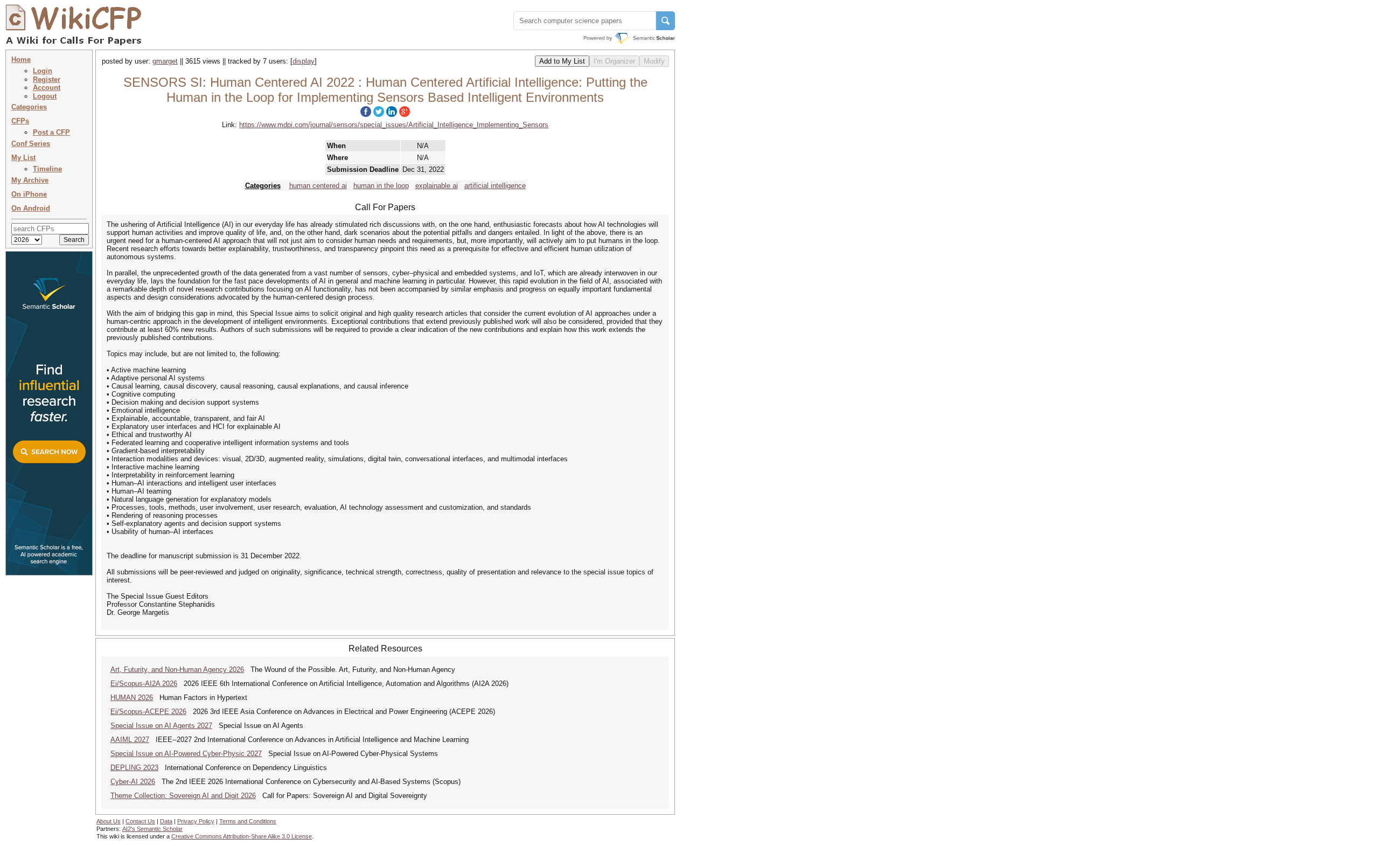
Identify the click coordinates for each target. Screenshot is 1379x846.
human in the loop (381, 186)
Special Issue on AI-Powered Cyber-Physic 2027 (186, 754)
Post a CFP (51, 132)
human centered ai (318, 186)
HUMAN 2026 (131, 698)
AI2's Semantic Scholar (152, 829)
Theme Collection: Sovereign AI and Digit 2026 (183, 796)
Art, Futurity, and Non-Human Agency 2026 (177, 669)
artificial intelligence (495, 186)
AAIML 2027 (129, 740)
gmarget (165, 61)
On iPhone (29, 194)
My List (23, 158)
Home (21, 60)
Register (46, 79)
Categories (29, 107)
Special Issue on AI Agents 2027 (161, 726)
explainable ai (436, 186)
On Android (30, 208)
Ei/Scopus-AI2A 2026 (143, 683)
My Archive (29, 180)
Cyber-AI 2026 (132, 782)
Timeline (47, 169)
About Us (108, 821)
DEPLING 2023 (134, 768)
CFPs (20, 121)
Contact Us (140, 821)
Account (46, 88)
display (303, 61)
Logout (45, 96)
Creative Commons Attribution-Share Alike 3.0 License (241, 836)
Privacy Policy (195, 821)
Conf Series (30, 144)
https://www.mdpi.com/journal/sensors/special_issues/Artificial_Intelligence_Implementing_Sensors (393, 125)
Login (42, 71)
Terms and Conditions (247, 821)
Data (166, 821)
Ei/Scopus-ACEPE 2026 (148, 712)
